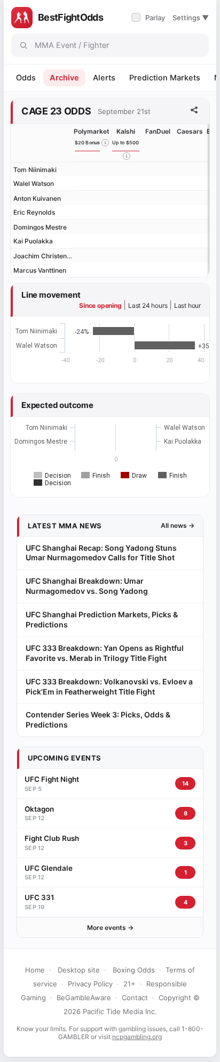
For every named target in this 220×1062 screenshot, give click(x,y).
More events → (110, 928)
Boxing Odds (134, 970)
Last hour (187, 305)
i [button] (105, 142)
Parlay (149, 17)
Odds (26, 78)
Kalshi (125, 131)
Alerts (104, 78)
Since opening (100, 305)
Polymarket (91, 131)
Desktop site (79, 970)
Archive (64, 78)
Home (35, 970)
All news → (177, 525)
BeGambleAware (84, 997)
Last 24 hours (147, 305)
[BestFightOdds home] (22, 17)
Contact (135, 997)
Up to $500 (125, 142)
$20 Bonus (87, 142)
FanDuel (157, 131)
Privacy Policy (90, 983)
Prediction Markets (164, 78)
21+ (129, 983)
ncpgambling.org (137, 1037)
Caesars (190, 131)
